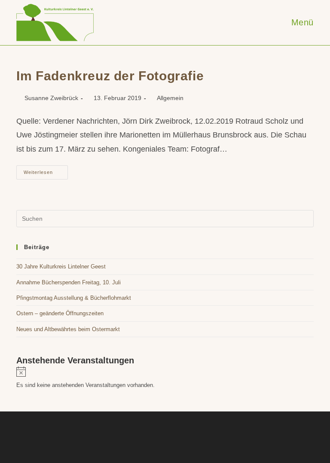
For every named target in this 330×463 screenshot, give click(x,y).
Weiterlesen (46, 174)
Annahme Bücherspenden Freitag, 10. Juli (68, 282)
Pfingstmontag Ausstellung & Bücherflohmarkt (73, 298)
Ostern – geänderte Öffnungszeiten (60, 313)
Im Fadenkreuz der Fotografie (110, 76)
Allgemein (170, 97)
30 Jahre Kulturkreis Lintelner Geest (61, 266)
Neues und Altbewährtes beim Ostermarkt (68, 329)
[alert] (164, 378)
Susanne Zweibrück (51, 97)
